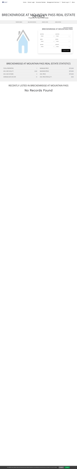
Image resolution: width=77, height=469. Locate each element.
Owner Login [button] (31, 2)
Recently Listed (45, 22)
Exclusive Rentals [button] (41, 2)
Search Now (66, 50)
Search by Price (58, 22)
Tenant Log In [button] (66, 2)
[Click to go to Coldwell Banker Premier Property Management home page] (5, 2)
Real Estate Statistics (32, 22)
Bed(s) (41, 39)
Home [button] (24, 2)
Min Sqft (41, 44)
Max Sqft (57, 44)
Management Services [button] (53, 2)
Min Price (42, 34)
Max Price (57, 34)
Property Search (19, 22)
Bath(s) (57, 39)
